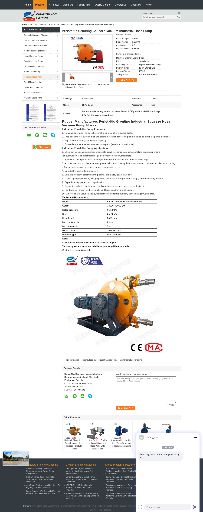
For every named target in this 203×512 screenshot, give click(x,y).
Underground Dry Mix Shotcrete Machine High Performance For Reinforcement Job (79, 471)
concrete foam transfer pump (130, 360)
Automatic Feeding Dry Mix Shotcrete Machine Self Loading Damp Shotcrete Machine (82, 495)
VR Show (54, 4)
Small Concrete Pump (33, 61)
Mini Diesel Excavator (33, 93)
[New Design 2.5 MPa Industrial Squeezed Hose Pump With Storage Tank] (97, 431)
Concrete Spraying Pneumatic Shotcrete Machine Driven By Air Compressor (40, 471)
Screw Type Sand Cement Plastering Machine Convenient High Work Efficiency (121, 479)
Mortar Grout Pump (32, 72)
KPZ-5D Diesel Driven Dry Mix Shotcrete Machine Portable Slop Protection (80, 487)
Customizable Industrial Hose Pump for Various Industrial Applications (121, 443)
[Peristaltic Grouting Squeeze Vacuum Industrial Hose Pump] (87, 52)
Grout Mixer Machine (33, 82)
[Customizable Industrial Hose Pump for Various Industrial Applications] (121, 431)
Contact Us (120, 4)
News (149, 4)
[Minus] (195, 437)
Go (178, 17)
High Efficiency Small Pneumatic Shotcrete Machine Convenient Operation (40, 479)
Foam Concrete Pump (33, 56)
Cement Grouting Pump (34, 66)
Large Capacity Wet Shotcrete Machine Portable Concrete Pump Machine (43, 492)
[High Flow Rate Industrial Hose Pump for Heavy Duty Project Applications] (145, 431)
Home (27, 4)
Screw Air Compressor (33, 87)
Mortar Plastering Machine (35, 51)
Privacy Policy (29, 506)
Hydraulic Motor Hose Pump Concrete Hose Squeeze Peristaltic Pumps (73, 444)
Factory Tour (83, 4)
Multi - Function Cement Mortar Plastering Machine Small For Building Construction (121, 471)
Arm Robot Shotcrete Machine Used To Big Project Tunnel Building (43, 486)
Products (40, 4)
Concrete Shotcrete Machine (36, 35)
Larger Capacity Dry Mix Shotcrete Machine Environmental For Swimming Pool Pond (82, 479)
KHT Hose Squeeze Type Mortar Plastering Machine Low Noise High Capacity (120, 495)
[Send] (195, 506)
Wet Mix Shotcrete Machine (35, 46)
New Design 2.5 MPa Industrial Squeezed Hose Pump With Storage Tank (97, 444)
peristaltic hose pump (79, 360)
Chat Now (136, 4)
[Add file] (140, 506)
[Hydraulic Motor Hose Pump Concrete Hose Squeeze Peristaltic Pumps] (74, 431)
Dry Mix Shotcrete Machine (35, 40)
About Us (68, 4)
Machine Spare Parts (33, 98)
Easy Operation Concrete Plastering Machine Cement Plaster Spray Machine (120, 487)
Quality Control (102, 4)
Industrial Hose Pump (49, 24)
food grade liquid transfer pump (102, 360)
